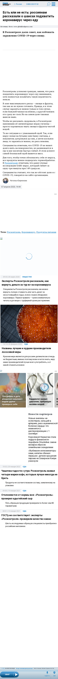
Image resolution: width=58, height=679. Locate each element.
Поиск (48, 4)
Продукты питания (46, 232)
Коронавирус (28, 232)
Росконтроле (11, 162)
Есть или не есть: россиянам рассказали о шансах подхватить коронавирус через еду (28, 16)
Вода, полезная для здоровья (24, 668)
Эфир (54, 675)
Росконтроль (14, 232)
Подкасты (47, 675)
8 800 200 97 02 (32, 4)
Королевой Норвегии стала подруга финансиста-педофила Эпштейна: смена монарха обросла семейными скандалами (42, 442)
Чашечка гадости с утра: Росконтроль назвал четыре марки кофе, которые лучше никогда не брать (29, 474)
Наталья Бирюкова (18, 181)
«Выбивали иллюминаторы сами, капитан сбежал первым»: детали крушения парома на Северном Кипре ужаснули (42, 455)
